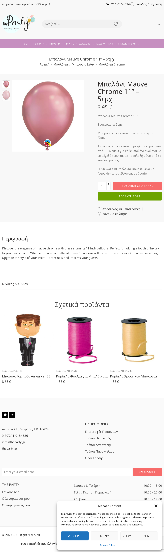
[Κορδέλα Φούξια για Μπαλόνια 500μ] (82, 340)
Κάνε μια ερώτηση (115, 214)
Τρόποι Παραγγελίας (99, 451)
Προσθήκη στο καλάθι (137, 186)
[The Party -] (18, 23)
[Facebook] (5, 415)
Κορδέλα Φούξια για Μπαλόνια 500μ (82, 376)
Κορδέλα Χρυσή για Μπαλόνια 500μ (136, 376)
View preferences (139, 536)
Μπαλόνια (60, 64)
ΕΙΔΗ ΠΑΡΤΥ (39, 44)
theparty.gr (9, 448)
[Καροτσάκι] (159, 24)
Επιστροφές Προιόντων (101, 432)
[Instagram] (12, 415)
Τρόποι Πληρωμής (98, 438)
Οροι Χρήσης (94, 458)
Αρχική (44, 64)
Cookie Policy (107, 545)
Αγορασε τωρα (130, 196)
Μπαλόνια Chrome (111, 64)
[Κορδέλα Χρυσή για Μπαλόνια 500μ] (136, 340)
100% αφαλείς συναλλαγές (39, 544)
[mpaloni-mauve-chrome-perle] (6, 84)
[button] (156, 506)
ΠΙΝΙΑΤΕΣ (69, 44)
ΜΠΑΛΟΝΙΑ (54, 44)
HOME (26, 44)
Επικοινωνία (10, 492)
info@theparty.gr (13, 442)
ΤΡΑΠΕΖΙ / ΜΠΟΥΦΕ (127, 44)
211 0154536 (120, 4)
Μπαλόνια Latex (83, 64)
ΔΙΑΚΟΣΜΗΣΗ (85, 44)
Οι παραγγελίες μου (16, 505)
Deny (104, 536)
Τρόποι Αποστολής (98, 445)
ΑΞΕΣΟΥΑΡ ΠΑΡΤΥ (104, 44)
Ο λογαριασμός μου (16, 498)
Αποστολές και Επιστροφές (121, 209)
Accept (74, 536)
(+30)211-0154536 (15, 436)
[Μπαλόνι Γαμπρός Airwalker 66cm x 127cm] (28, 340)
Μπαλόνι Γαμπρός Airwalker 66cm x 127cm (28, 376)
